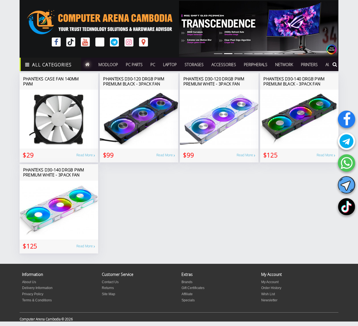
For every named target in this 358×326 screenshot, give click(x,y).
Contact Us (110, 282)
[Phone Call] (346, 163)
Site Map (108, 294)
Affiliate (187, 294)
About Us (29, 282)
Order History (271, 288)
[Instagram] (128, 42)
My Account (270, 282)
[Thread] (99, 42)
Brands (187, 282)
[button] (191, 29)
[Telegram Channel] (346, 185)
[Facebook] (346, 119)
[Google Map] (143, 42)
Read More (85, 155)
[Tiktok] (346, 206)
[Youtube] (85, 42)
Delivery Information (37, 288)
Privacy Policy (32, 294)
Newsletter (269, 300)
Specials (188, 300)
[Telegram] (346, 141)
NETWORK (284, 64)
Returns (108, 288)
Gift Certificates (193, 288)
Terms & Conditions (37, 300)
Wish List (268, 294)
